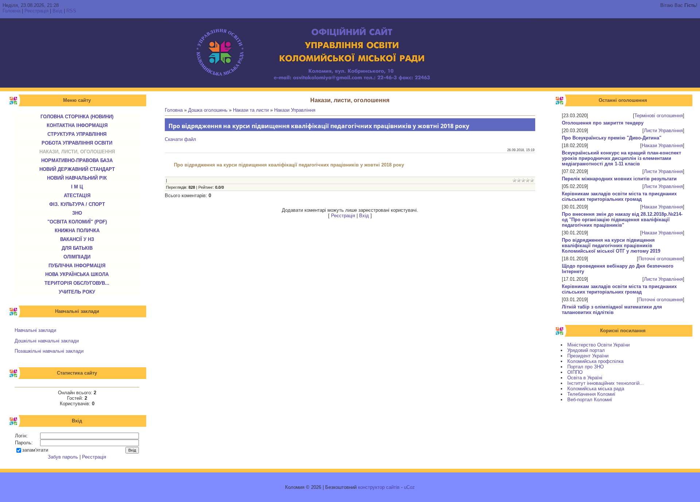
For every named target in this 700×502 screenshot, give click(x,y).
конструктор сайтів (379, 487)
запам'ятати (35, 450)
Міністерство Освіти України (598, 345)
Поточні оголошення (660, 258)
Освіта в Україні (584, 377)
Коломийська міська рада (595, 388)
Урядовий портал (586, 350)
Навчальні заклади (35, 330)
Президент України (587, 356)
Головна (11, 11)
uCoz (409, 487)
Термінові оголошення (658, 115)
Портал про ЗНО (585, 366)
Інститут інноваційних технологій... (605, 383)
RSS (71, 11)
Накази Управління (662, 145)
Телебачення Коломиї (591, 394)
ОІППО (575, 372)
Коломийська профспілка (595, 361)
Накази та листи (251, 110)
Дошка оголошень (208, 110)
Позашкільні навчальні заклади (49, 351)
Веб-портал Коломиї (589, 399)
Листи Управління (663, 130)
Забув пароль (63, 457)
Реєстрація (36, 11)
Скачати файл (180, 139)
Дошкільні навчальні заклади (47, 341)
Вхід (57, 11)
